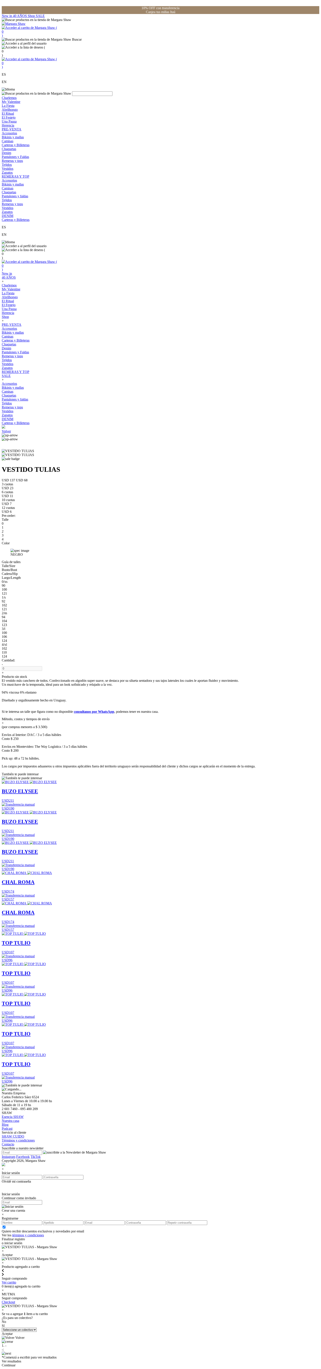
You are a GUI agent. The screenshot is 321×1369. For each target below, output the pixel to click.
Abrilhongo (10, 109)
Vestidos (7, 168)
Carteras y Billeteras (15, 145)
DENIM (7, 216)
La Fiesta (8, 106)
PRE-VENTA (11, 129)
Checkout (8, 1302)
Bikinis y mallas (13, 137)
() (29, 31)
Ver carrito (9, 1282)
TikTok (36, 1157)
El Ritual (8, 113)
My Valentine (11, 102)
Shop (32, 16)
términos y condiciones (28, 1235)
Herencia (8, 125)
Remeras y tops (12, 161)
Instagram (8, 1157)
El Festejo (9, 117)
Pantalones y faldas (15, 196)
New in (7, 16)
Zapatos (7, 172)
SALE (40, 16)
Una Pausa (9, 121)
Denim (6, 153)
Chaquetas (9, 149)
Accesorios (9, 133)
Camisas (7, 141)
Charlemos (9, 98)
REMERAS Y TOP (15, 176)
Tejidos (7, 165)
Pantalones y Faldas (15, 157)
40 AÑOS (20, 16)
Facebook (23, 1157)
